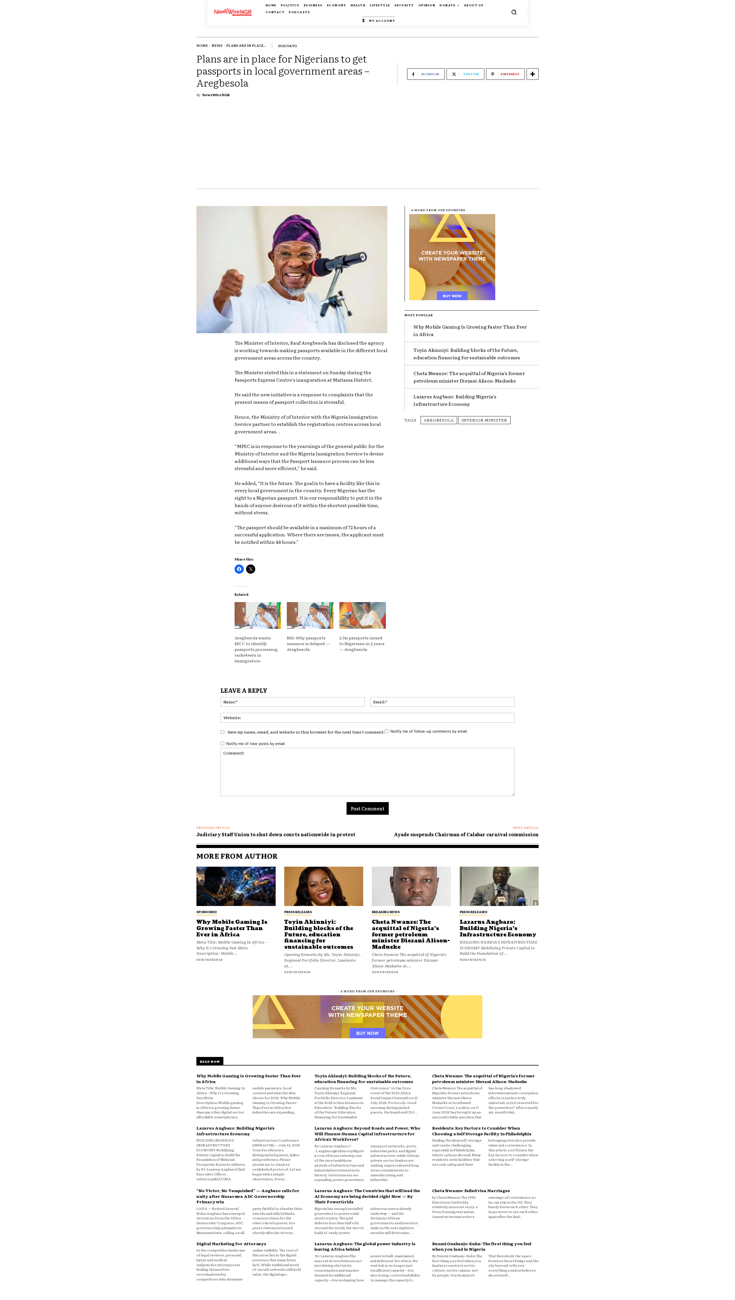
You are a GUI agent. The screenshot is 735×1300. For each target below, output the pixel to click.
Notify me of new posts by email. (256, 743)
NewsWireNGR (216, 94)
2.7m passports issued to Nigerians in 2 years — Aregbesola (361, 643)
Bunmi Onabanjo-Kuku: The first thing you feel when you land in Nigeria (481, 1246)
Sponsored (206, 911)
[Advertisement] (367, 145)
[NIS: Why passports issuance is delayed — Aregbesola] (310, 615)
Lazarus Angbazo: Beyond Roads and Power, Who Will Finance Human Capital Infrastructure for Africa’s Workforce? (367, 1133)
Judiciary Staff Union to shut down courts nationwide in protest (275, 834)
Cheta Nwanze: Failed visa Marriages (471, 1190)
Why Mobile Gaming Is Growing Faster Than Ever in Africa (231, 928)
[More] (533, 74)
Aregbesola (439, 420)
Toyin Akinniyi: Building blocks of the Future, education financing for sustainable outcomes (318, 934)
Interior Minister (484, 420)
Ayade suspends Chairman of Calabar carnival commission (466, 834)
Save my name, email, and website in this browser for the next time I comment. (306, 732)
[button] (514, 12)
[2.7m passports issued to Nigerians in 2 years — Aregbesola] (362, 615)
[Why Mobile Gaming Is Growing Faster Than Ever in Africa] (236, 886)
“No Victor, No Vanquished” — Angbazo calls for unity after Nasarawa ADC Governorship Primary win (247, 1196)
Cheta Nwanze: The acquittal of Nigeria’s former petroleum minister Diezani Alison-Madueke (469, 377)
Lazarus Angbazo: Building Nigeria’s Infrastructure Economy (454, 400)
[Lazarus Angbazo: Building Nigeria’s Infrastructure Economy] (499, 886)
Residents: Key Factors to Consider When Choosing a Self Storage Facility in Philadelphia (481, 1130)
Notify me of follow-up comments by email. (429, 731)
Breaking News (386, 911)
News (217, 45)
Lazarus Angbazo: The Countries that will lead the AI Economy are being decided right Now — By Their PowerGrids (367, 1196)
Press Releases (298, 911)
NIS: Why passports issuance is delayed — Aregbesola (308, 643)
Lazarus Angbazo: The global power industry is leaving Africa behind (364, 1246)
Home (202, 45)
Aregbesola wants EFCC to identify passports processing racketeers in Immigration (256, 649)
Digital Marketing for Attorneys (231, 1243)
